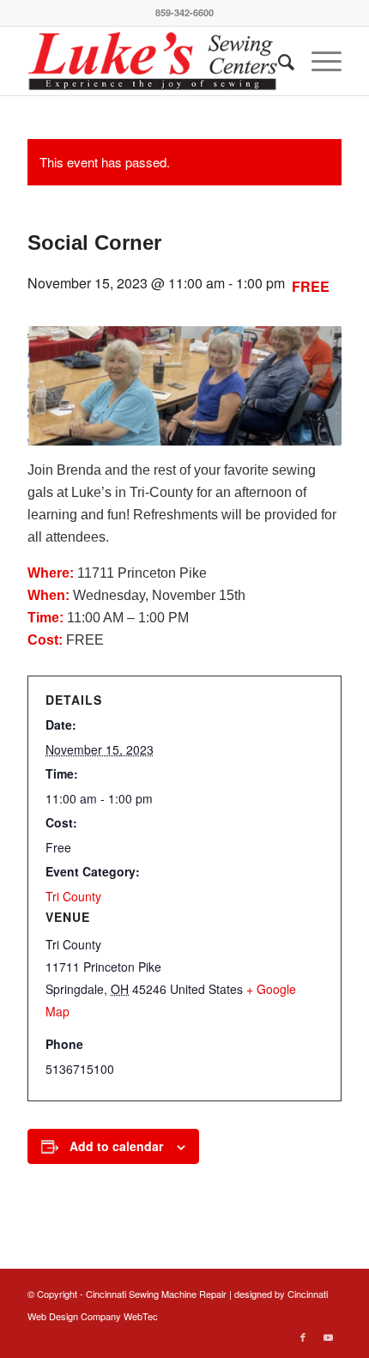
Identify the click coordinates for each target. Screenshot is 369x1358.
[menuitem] (277, 61)
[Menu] (318, 61)
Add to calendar (116, 1146)
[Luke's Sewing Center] (152, 61)
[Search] (277, 61)
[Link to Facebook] (303, 1336)
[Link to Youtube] (329, 1336)
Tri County (73, 896)
